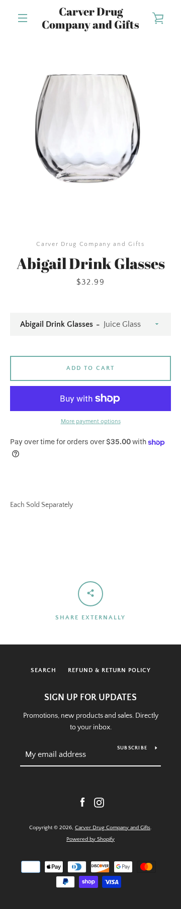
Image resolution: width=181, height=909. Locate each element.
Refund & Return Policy (109, 670)
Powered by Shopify (90, 839)
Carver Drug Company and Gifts (90, 18)
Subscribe (132, 748)
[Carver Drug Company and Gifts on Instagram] (99, 802)
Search (43, 670)
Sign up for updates (90, 698)
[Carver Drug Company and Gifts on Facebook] (82, 802)
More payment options (91, 421)
